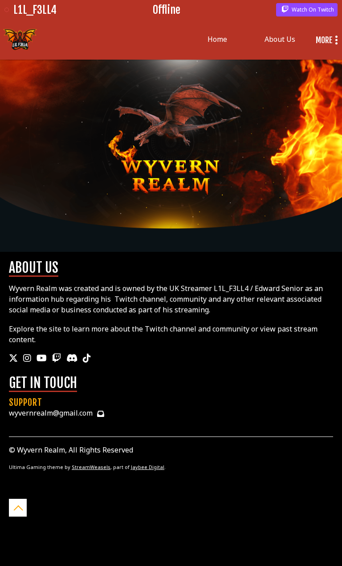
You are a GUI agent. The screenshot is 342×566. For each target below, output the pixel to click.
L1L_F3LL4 (35, 9)
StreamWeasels (91, 467)
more (324, 40)
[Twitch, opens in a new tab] (56, 358)
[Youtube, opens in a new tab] (42, 358)
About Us (280, 39)
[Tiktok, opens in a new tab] (87, 358)
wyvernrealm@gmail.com (51, 413)
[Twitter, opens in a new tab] (13, 358)
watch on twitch (312, 9)
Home (217, 39)
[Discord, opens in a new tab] (71, 358)
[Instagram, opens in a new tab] (27, 358)
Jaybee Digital (147, 467)
